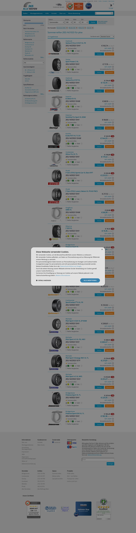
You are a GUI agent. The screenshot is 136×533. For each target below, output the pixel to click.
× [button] (102, 249)
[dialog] (68, 266)
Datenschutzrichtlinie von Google (70, 266)
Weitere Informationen (63, 275)
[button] (43, 280)
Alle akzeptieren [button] (90, 280)
